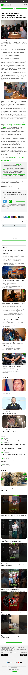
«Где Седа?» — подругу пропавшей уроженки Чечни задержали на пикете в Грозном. (12, 540)
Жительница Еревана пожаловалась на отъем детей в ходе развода (13, 303)
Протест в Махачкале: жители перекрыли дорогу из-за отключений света (13, 564)
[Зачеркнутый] (11, 225)
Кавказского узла (12, 66)
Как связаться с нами (12, 652)
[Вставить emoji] (14, 225)
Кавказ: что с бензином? (7, 8)
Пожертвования (24, 652)
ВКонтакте (15, 174)
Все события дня (23, 467)
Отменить (14, 241)
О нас (2, 652)
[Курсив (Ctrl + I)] (6, 225)
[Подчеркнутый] (8, 225)
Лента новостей (9, 9)
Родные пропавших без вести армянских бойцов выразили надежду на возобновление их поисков (13, 251)
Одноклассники (21, 174)
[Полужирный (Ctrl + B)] (3, 225)
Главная (2, 9)
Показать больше (14, 640)
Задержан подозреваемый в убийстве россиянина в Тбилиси (11, 367)
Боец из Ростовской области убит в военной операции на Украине (12, 449)
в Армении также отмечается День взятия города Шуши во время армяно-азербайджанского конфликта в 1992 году (13, 159)
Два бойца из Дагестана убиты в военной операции (11, 460)
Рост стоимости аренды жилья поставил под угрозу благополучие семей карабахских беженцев (13, 343)
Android (17, 164)
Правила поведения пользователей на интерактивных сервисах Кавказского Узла (14, 667)
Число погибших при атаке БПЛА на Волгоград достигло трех (13, 454)
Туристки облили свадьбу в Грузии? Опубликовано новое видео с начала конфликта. (13, 590)
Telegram (5, 169)
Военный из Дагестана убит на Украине (11, 440)
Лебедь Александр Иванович (9, 395)
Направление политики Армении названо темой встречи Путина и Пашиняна (13, 281)
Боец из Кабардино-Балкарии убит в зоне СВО (13, 444)
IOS (20, 164)
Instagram (9, 174)
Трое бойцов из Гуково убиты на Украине (11, 466)
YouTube (5, 176)
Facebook (5, 174)
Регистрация (14, 238)
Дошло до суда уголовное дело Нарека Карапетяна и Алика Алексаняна (12, 318)
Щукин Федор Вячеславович (9, 413)
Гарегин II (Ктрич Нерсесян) (9, 431)
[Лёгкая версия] (6, 1)
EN (4, 1)
